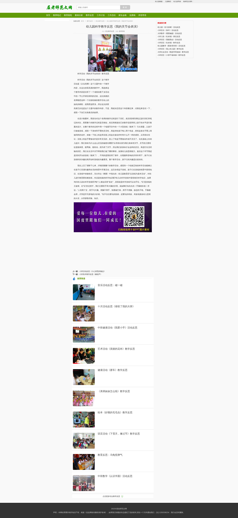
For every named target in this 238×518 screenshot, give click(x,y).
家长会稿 (122, 15)
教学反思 (90, 15)
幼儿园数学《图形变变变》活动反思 (171, 46)
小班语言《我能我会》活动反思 (170, 40)
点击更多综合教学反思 (111, 496)
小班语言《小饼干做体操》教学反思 (171, 55)
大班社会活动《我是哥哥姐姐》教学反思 (173, 52)
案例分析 (79, 15)
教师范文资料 (187, 1)
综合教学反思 (100, 21)
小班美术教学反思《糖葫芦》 (90, 274)
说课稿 (132, 15)
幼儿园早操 (177, 1)
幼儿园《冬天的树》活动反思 (169, 27)
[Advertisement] (128, 88)
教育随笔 (68, 15)
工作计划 (101, 15)
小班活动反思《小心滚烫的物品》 (92, 271)
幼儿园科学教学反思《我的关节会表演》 (120, 21)
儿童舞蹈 (168, 1)
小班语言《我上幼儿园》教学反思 (171, 49)
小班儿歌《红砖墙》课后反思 (169, 36)
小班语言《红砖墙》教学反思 (169, 43)
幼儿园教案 (159, 1)
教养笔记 (57, 15)
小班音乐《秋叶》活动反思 (168, 30)
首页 (48, 15)
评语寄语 (142, 15)
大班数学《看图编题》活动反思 (170, 33)
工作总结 (112, 15)
